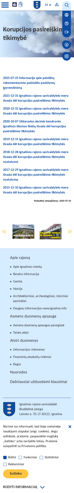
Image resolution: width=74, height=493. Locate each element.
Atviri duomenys (24, 341)
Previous (4, 232)
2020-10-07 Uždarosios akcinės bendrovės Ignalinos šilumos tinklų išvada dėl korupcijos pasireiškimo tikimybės (34, 126)
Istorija (17, 289)
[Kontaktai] (66, 15)
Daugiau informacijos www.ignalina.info (40, 308)
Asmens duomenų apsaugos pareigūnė (38, 325)
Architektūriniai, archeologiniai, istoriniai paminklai (40, 299)
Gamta (17, 281)
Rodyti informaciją (20, 487)
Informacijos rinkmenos (29, 349)
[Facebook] (66, 44)
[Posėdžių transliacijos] (66, 32)
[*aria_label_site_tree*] (57, 5)
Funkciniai (30, 457)
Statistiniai (52, 457)
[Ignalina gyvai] (23, 231)
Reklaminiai (16, 464)
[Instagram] (66, 56)
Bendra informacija (26, 274)
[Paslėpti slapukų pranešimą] (70, 427)
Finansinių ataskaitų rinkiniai (32, 357)
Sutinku (16, 474)
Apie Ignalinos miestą (27, 267)
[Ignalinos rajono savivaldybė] (37, 5)
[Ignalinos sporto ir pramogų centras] (50, 231)
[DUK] (66, 23)
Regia (17, 364)
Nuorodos (18, 372)
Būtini (12, 457)
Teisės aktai (21, 332)
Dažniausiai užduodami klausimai (38, 382)
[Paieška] (66, 6)
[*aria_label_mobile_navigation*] (5, 5)
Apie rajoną (20, 258)
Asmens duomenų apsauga (33, 316)
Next (70, 232)
